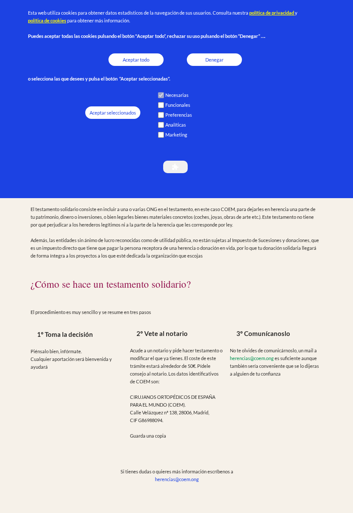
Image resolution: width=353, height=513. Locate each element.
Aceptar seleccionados (113, 112)
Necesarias (177, 95)
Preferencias (178, 115)
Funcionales (177, 105)
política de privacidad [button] (272, 13)
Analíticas (175, 124)
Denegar (214, 59)
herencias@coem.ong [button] (252, 358)
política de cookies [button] (47, 20)
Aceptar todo (136, 59)
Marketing (176, 134)
